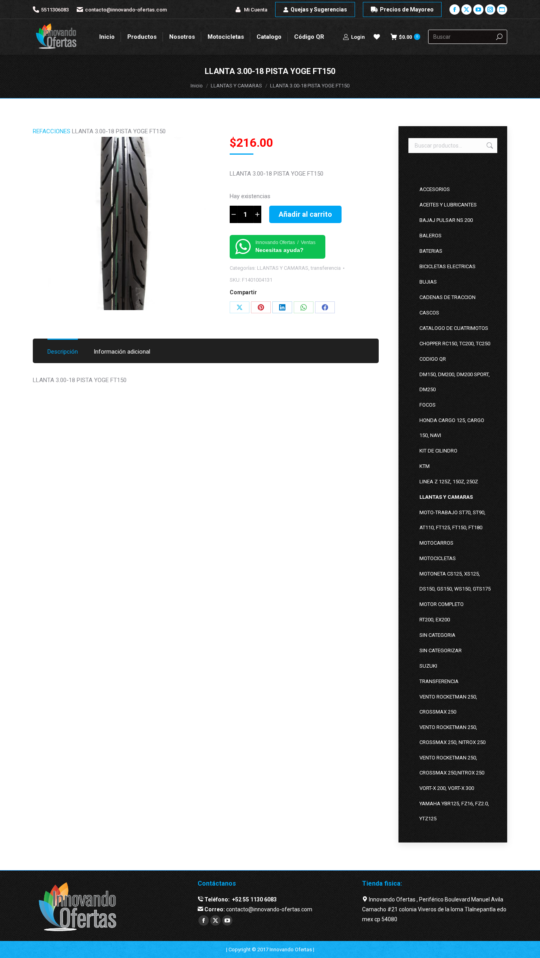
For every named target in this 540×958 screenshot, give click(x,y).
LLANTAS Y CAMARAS (282, 268)
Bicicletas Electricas (447, 266)
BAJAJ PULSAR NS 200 (446, 220)
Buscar (489, 145)
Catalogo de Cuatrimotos (453, 328)
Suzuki (428, 666)
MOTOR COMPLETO (441, 604)
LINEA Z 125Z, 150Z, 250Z (448, 482)
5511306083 (55, 10)
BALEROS (430, 236)
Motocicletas (437, 558)
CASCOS (429, 313)
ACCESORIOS (434, 189)
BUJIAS (428, 282)
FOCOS (427, 405)
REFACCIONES (51, 131)
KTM (424, 466)
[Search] (499, 37)
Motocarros (436, 543)
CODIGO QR (432, 359)
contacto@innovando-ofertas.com (126, 10)
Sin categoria (437, 635)
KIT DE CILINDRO (438, 451)
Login (358, 37)
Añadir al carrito (305, 214)
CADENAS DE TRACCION (447, 297)
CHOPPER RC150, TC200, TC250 (454, 343)
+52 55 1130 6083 (254, 899)
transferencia (326, 268)
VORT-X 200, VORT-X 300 (446, 788)
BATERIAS (430, 251)
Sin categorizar (440, 650)
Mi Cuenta (255, 10)
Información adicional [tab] (122, 351)
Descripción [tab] (62, 351)
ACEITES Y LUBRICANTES (448, 205)
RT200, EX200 (434, 620)
